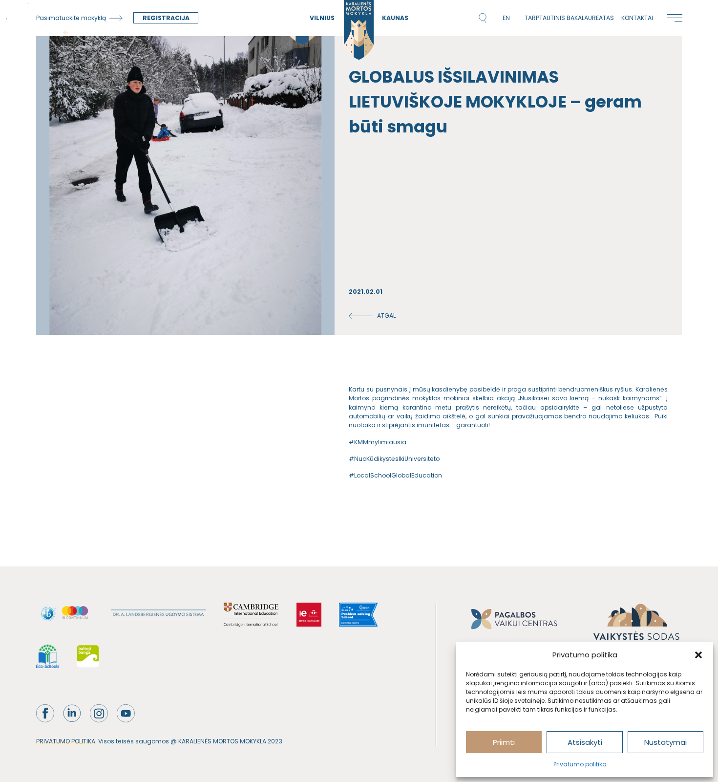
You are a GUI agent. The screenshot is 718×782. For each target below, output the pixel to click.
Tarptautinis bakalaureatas (569, 18)
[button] (698, 655)
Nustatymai (665, 742)
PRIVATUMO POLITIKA (65, 741)
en (506, 18)
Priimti (504, 742)
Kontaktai (637, 18)
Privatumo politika (580, 764)
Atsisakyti (585, 742)
